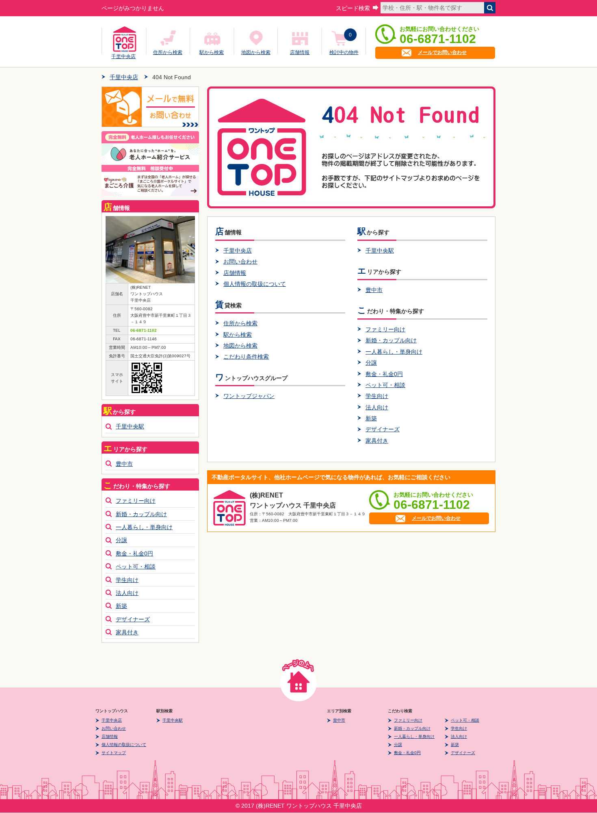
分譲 (371, 362)
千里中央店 (123, 55)
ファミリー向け (385, 329)
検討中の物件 (344, 52)
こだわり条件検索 (246, 356)
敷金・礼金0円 (384, 374)
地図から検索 (255, 52)
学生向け (377, 396)
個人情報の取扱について (254, 284)
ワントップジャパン (249, 396)
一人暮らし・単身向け (394, 351)
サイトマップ (114, 752)
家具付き (377, 440)
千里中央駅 (380, 250)
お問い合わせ (240, 261)
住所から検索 (167, 52)
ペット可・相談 (385, 385)
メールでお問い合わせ (442, 52)
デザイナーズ (383, 429)
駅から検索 (211, 52)
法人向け (377, 407)
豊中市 (374, 290)
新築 (371, 418)
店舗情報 (299, 52)
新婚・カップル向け (391, 340)
